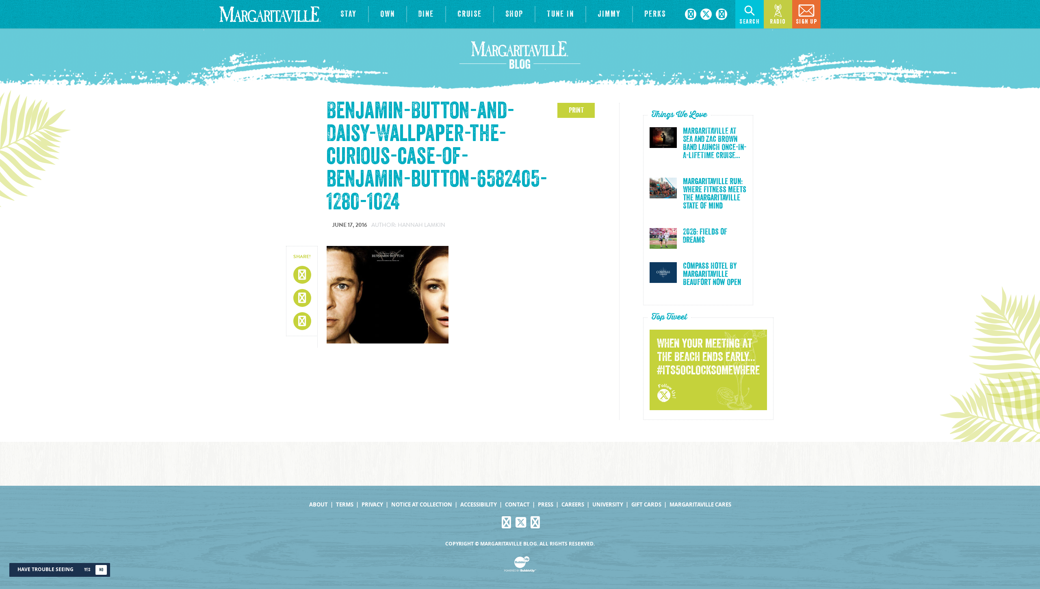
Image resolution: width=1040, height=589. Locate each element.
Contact (517, 504)
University (607, 504)
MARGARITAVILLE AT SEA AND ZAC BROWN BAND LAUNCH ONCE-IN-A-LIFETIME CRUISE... (714, 143)
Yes (87, 569)
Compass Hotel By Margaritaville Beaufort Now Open (712, 274)
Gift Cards (646, 504)
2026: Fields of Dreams (705, 236)
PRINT (576, 110)
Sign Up (806, 22)
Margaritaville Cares (700, 504)
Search (749, 22)
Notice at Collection (421, 504)
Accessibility (478, 504)
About (318, 504)
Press (545, 504)
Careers (572, 504)
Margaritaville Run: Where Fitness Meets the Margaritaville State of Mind (714, 194)
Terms (344, 504)
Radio (778, 22)
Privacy (372, 504)
